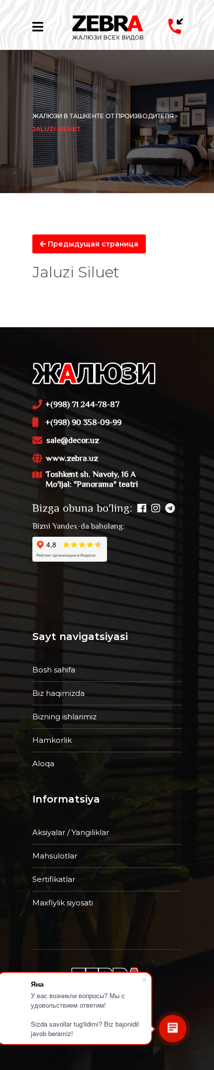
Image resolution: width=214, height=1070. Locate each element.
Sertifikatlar (53, 879)
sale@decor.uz (72, 440)
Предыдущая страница (92, 243)
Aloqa (43, 763)
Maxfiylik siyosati (62, 902)
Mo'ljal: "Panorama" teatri (92, 484)
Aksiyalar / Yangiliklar (70, 832)
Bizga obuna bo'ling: (82, 509)
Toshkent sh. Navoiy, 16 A (91, 479)
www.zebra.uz (72, 458)
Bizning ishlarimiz (64, 716)
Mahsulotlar (54, 855)
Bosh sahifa (53, 669)
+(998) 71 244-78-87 (82, 405)
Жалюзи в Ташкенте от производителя (103, 116)
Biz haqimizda (58, 693)
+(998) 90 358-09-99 (83, 423)
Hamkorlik (52, 740)
